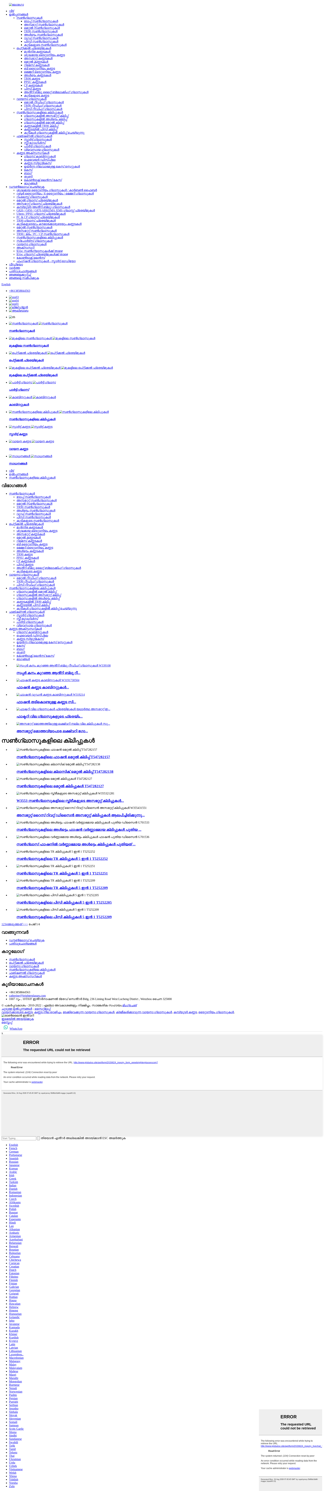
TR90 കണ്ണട (32, 78)
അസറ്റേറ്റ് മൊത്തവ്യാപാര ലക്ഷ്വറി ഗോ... (52, 731)
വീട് (11, 11)
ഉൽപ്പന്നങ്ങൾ (18, 14)
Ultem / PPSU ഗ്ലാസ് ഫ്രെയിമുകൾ (41, 213)
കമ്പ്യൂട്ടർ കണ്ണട (185, 1012)
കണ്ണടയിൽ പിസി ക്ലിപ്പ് (40, 129)
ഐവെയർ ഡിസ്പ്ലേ (40, 159)
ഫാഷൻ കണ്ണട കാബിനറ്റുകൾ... (42, 687)
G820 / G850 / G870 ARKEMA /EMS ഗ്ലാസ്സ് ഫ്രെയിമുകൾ (55, 210)
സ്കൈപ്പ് (7, 1022)
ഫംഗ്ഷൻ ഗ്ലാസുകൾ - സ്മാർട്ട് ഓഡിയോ (46, 261)
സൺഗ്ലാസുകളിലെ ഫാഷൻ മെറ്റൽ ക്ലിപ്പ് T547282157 (63, 757)
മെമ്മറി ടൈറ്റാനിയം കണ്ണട (42, 71)
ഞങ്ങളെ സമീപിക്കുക (24, 278)
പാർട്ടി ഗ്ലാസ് (19, 389)
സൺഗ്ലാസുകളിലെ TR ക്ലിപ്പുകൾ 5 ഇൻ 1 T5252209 (62, 888)
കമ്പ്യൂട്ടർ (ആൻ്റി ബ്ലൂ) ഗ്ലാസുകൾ (43, 207)
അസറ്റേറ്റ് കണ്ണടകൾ (38, 58)
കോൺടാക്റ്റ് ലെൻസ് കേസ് (43, 180)
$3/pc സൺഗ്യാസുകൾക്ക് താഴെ (39, 251)
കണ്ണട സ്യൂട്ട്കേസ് (37, 163)
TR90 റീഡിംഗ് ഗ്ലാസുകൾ (43, 105)
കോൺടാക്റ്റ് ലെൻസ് (30, 257)
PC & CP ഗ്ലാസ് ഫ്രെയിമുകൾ (38, 217)
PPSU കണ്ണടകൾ (35, 82)
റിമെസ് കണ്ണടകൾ (37, 65)
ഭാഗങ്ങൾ (30, 183)
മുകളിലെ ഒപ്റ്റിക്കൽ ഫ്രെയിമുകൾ (33, 375)
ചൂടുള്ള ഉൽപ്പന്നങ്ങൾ (17, 1008)
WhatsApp (16, 1028)
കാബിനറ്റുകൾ (19, 404)
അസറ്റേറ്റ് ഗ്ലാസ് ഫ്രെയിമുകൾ (39, 203)
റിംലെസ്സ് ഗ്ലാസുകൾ (32, 196)
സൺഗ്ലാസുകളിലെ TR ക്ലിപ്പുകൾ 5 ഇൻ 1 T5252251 (62, 873)
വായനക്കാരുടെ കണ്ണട (17, 1012)
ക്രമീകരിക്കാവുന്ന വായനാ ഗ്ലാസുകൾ (144, 1012)
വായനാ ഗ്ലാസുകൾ (31, 98)
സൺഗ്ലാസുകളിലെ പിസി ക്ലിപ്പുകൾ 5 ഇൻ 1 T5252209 (64, 917)
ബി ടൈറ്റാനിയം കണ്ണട (39, 68)
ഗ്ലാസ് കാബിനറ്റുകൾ (40, 156)
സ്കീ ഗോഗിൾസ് (35, 142)
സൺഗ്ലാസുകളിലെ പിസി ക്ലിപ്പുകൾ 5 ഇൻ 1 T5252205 (64, 902)
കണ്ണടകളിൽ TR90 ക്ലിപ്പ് (41, 125)
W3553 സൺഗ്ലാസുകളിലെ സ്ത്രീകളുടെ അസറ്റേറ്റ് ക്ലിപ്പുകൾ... (70, 801)
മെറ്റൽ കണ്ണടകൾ (36, 61)
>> (26, 924)
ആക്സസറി (25, 247)
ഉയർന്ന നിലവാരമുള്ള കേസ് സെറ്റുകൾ (52, 166)
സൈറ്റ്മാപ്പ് (42, 1008)
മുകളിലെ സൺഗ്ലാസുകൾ (29, 345)
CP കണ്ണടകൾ (33, 85)
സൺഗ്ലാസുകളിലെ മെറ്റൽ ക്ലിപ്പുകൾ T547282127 (60, 786)
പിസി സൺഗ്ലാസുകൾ (41, 41)
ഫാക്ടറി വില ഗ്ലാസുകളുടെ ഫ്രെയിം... (49, 716)
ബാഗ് (28, 173)
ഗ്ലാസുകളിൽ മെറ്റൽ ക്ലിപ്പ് (44, 122)
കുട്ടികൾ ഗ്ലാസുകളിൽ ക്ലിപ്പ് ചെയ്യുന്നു (54, 132)
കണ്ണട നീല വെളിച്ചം (47, 1012)
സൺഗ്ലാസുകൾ (29, 17)
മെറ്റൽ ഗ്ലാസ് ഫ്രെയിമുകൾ (37, 200)
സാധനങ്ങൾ (18, 463)
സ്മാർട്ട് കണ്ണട (18, 434)
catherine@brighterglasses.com (27, 995)
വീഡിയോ (16, 264)
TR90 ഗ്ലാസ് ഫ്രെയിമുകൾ (36, 220)
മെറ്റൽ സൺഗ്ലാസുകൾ (42, 27)
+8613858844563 (19, 290)
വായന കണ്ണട (18, 448)
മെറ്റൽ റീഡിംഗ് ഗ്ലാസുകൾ (44, 102)
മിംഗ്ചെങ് (129, 1005)
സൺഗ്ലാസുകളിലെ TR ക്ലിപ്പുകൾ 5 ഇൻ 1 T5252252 (62, 859)
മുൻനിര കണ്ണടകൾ (37, 51)
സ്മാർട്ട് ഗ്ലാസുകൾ (38, 139)
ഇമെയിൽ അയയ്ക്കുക (18, 1018)
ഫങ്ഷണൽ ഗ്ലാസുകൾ (34, 136)
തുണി (28, 176)
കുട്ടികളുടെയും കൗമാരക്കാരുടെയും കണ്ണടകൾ (49, 223)
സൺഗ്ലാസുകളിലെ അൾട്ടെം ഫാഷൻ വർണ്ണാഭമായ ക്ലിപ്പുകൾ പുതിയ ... (78, 830)
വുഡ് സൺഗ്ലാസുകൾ (41, 38)
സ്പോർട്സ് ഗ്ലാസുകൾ (34, 240)
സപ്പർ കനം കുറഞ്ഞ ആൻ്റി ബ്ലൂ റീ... (48, 673)
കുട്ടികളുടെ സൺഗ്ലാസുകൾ (45, 44)
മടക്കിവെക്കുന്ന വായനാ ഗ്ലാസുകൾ (88, 1012)
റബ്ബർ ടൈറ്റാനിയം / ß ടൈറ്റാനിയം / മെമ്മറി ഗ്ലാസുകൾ (55, 193)
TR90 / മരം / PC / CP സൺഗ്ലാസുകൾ (42, 234)
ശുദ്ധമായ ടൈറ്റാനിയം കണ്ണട (44, 55)
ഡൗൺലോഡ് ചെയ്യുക (26, 186)
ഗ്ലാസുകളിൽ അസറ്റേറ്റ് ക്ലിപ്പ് (46, 115)
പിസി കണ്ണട (32, 88)
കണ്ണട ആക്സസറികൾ (32, 153)
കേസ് (28, 169)
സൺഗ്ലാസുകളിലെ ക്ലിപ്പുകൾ (39, 112)
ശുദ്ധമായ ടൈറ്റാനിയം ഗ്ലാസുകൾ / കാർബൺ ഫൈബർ (56, 190)
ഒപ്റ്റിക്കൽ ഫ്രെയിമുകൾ (33, 48)
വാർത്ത (14, 267)
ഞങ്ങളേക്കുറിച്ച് (20, 274)
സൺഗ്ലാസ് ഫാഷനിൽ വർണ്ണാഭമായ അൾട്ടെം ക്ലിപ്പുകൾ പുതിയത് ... (76, 844)
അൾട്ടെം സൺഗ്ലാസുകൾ (43, 34)
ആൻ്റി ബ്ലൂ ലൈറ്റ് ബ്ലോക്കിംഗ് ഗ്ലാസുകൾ (56, 92)
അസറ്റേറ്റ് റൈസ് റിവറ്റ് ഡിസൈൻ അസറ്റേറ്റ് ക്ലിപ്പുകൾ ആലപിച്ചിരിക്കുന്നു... (80, 815)
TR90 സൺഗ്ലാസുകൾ (41, 31)
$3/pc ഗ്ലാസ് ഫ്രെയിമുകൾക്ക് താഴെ (42, 254)
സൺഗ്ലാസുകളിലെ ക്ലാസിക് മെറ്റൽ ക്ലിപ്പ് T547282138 (64, 772)
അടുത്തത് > (16, 924)
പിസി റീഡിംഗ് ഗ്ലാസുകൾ (43, 109)
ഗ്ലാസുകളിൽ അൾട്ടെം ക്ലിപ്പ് (45, 119)
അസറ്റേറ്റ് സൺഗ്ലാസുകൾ (44, 24)
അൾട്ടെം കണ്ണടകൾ (37, 75)
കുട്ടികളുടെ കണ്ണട (36, 95)
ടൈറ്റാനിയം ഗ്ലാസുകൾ (216, 1012)
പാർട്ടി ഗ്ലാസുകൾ (37, 146)
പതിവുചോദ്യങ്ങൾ (23, 271)
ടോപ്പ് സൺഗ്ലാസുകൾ (41, 21)
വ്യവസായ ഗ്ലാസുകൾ (41, 149)
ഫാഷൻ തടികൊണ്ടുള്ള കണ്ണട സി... (46, 702)
